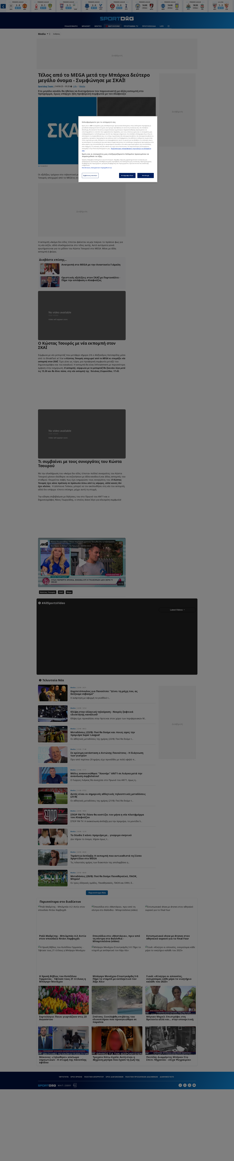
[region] (117, 149)
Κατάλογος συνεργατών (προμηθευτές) (97, 168)
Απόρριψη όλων (127, 175)
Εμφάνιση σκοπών (90, 175)
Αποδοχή (145, 175)
